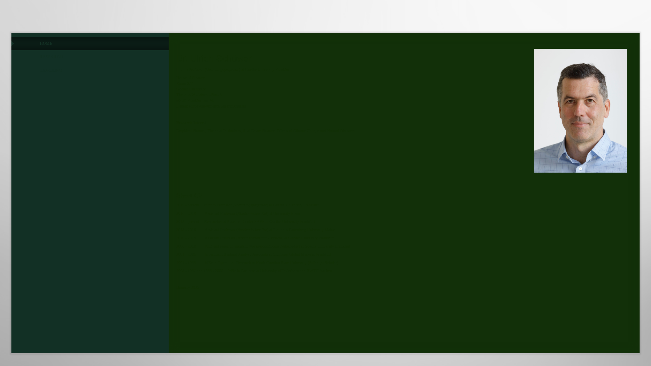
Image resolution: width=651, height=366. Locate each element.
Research (51, 57)
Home (46, 43)
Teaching (51, 70)
